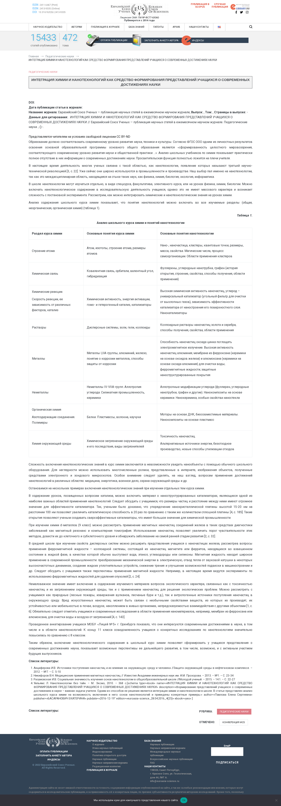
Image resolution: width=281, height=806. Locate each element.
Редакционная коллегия (106, 766)
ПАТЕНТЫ (158, 27)
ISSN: (35, 4)
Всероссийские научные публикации (171, 759)
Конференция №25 (234, 722)
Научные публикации (104, 759)
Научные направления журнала (110, 762)
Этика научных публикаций (107, 748)
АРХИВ (176, 27)
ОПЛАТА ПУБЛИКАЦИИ (114, 40)
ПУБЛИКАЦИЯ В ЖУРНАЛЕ (105, 27)
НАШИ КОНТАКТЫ (199, 27)
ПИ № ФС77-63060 (148, 17)
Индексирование (102, 751)
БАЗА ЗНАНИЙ (136, 27)
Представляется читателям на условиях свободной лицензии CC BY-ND (79, 136)
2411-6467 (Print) (49, 5)
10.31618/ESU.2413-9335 (52, 12)
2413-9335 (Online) (50, 8)
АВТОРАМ (76, 27)
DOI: (35, 12)
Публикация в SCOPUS (200, 5)
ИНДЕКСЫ (198, 40)
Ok (184, 800)
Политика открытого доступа (109, 755)
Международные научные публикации (165, 753)
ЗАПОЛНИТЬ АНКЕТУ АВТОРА (161, 40)
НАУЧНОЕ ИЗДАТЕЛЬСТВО (47, 27)
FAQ (152, 762)
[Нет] (276, 800)
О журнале (98, 744)
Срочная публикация (220, 5)
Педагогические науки (43, 72)
